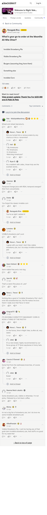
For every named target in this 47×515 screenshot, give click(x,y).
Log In (38, 3)
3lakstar (10, 181)
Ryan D (12, 161)
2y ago (9, 121)
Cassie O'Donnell (13, 359)
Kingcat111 (10, 312)
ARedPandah (11, 424)
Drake (9, 198)
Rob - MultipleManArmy (16, 119)
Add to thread (15, 175)
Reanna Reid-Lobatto (14, 390)
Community (39, 18)
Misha (9, 407)
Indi (11, 144)
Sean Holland (12, 264)
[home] (9, 3)
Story (5, 18)
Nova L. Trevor (15, 132)
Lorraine (10, 229)
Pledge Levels (15, 18)
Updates (28, 18)
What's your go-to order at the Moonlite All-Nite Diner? (22, 38)
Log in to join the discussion (18, 112)
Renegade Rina (15, 211)
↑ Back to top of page (23, 442)
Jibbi (12, 340)
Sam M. (9, 278)
